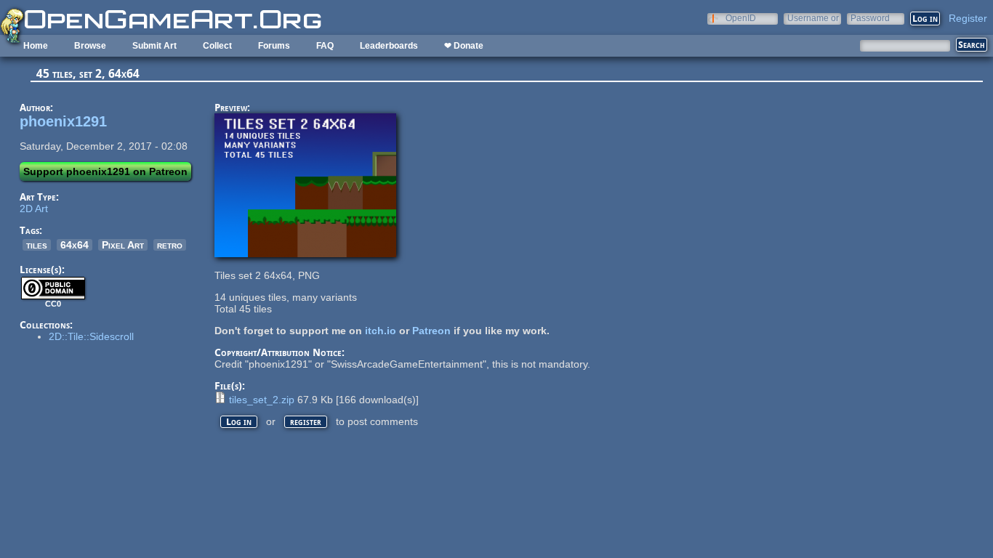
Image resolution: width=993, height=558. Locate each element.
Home (35, 46)
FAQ (325, 46)
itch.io (380, 330)
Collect (217, 46)
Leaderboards (389, 46)
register (305, 421)
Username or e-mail (813, 18)
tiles (36, 245)
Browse (90, 46)
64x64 (74, 245)
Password (870, 18)
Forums (274, 46)
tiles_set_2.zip (261, 399)
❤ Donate (463, 46)
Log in (239, 421)
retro (169, 245)
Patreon (431, 330)
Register (968, 18)
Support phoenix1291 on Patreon (105, 171)
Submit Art (154, 46)
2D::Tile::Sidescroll (91, 336)
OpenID (740, 18)
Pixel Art (123, 245)
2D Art (34, 208)
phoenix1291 (63, 121)
